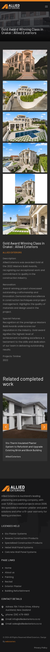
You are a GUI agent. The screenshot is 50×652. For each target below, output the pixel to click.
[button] (46, 6)
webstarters (10, 641)
